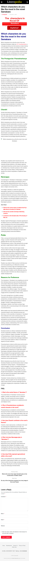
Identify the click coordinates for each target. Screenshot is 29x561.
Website (3, 525)
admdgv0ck (4, 14)
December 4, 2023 (13, 14)
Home (3, 545)
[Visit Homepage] (14, 2)
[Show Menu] (1, 2)
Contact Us (15, 545)
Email (2, 519)
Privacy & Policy (22, 545)
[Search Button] (27, 2)
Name (3, 513)
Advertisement (9, 545)
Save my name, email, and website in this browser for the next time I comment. (14, 532)
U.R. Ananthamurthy (21, 44)
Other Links (14, 547)
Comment (3, 496)
